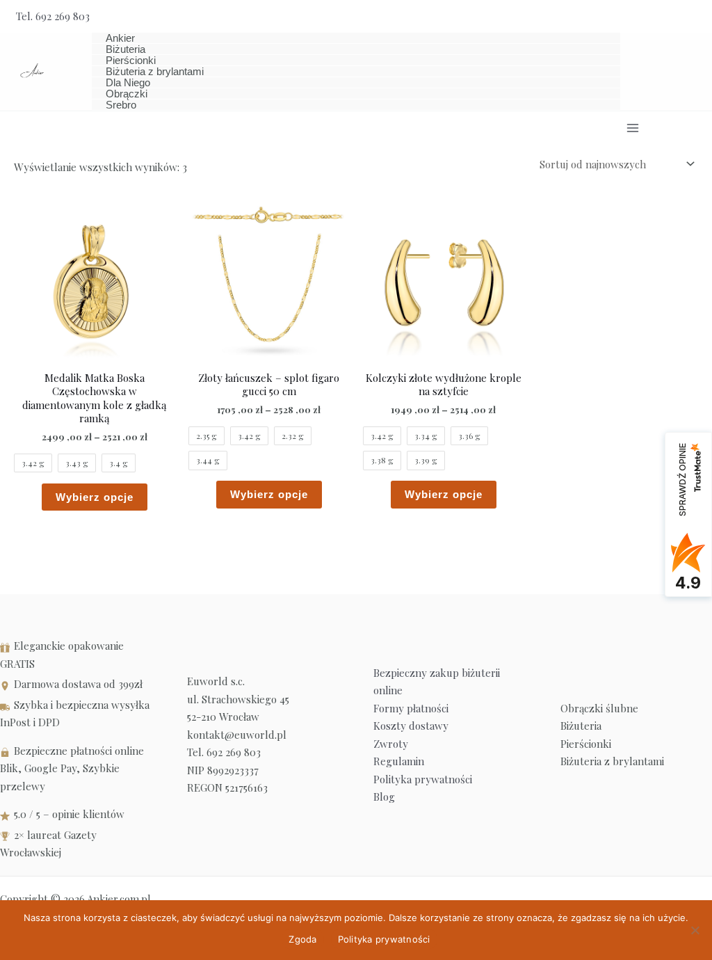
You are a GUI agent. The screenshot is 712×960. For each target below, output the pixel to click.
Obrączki (126, 93)
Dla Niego (128, 82)
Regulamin (398, 761)
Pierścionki (131, 60)
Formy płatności (410, 708)
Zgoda (302, 939)
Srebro (121, 105)
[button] (691, 16)
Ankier (120, 38)
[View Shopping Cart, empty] (659, 16)
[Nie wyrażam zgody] (695, 930)
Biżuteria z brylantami (155, 71)
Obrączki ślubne (599, 708)
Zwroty (390, 744)
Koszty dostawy (410, 726)
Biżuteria (125, 49)
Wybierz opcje (95, 497)
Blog (384, 796)
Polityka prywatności (422, 779)
